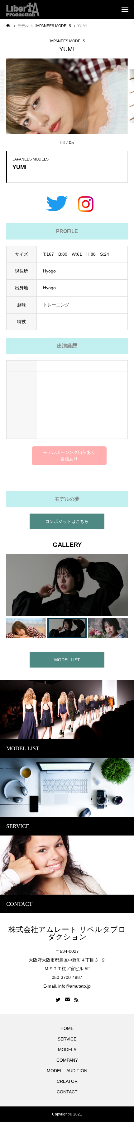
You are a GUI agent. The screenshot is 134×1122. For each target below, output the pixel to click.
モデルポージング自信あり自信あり (69, 455)
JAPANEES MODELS (67, 41)
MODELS (67, 1049)
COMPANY (67, 1060)
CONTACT (67, 1092)
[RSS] (76, 1000)
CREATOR (67, 1081)
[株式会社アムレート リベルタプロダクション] (23, 9)
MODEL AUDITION (67, 1070)
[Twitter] (58, 1000)
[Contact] (67, 1000)
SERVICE (67, 1039)
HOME (67, 1028)
